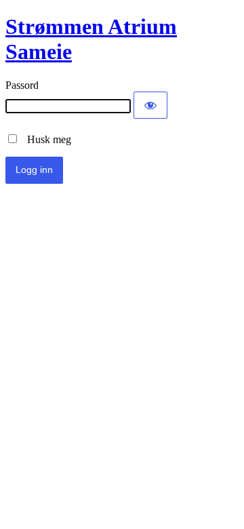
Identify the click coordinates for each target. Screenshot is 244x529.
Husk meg (45, 139)
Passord (22, 85)
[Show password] (150, 105)
